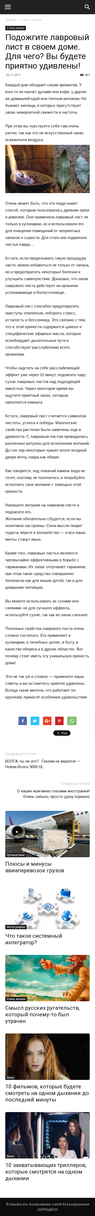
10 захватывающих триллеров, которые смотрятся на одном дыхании (45, 1171)
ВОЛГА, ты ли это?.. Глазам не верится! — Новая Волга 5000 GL (42, 764)
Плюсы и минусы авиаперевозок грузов (34, 867)
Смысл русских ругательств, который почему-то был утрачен (42, 1014)
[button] (87, 7)
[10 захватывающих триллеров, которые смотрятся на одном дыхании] (47, 1135)
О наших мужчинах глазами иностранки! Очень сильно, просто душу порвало (53, 794)
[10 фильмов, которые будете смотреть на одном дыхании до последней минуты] (47, 1056)
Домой (10, 19)
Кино (10, 1077)
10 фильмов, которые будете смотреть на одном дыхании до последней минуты (47, 1093)
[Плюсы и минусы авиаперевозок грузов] (47, 834)
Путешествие (16, 855)
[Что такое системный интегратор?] (47, 906)
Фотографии (16, 927)
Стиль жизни (31, 19)
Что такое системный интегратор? (33, 939)
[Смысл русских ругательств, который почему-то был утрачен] (47, 978)
